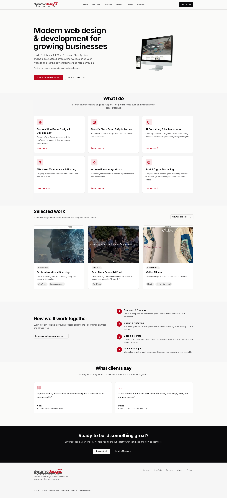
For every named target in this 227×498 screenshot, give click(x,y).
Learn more (42, 148)
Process (119, 5)
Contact (141, 5)
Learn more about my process (49, 336)
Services (96, 5)
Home (85, 5)
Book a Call (186, 5)
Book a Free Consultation (48, 77)
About (130, 5)
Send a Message (123, 451)
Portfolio (108, 5)
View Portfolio (74, 77)
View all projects (179, 217)
